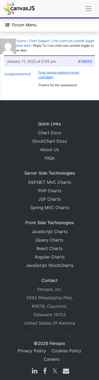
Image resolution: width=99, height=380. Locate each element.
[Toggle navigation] (88, 8)
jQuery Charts (49, 240)
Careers (51, 359)
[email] (65, 371)
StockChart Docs (49, 141)
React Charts (49, 248)
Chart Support (39, 41)
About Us (49, 149)
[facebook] (45, 371)
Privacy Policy (32, 350)
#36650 (85, 61)
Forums (20, 41)
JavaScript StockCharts (49, 265)
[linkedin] (35, 371)
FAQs (50, 158)
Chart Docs (49, 132)
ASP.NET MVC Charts (49, 182)
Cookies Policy (66, 350)
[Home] (19, 8)
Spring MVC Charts (49, 207)
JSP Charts (49, 199)
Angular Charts (50, 256)
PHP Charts (49, 190)
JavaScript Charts (49, 231)
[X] (54, 371)
